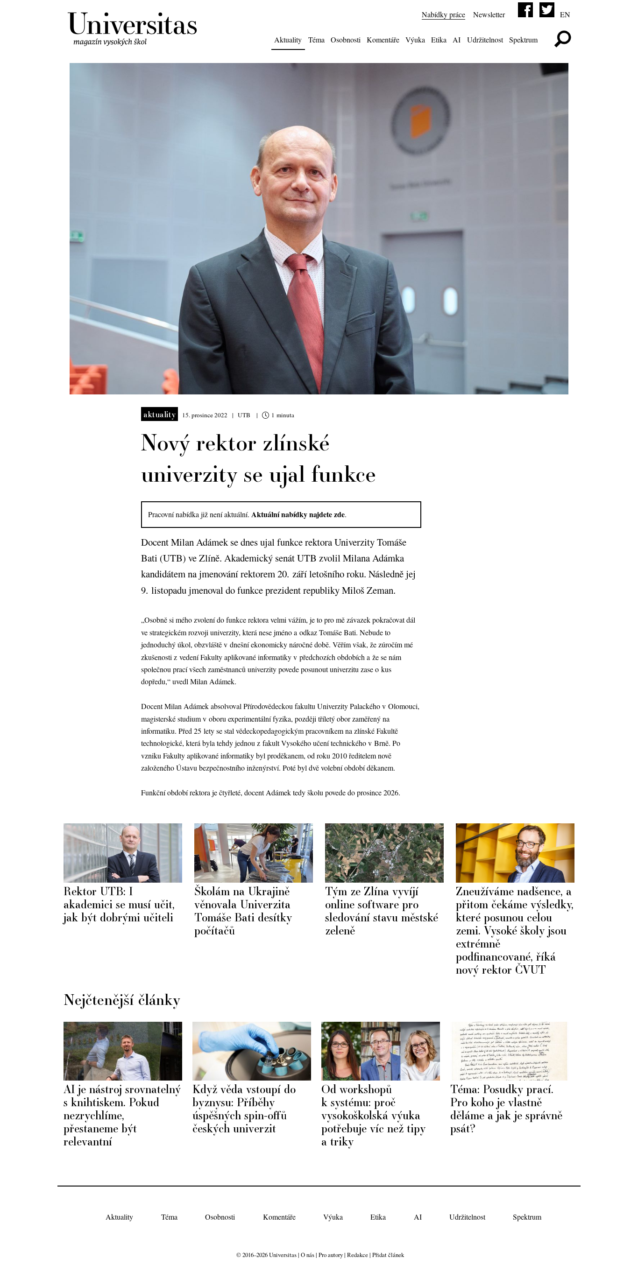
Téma (316, 39)
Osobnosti (346, 39)
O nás (307, 1254)
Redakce (357, 1254)
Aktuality (288, 39)
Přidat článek (388, 1254)
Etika (439, 39)
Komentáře (383, 39)
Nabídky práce (443, 14)
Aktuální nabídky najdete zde (298, 514)
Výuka (415, 39)
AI (457, 39)
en (565, 14)
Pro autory (331, 1254)
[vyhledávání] (563, 39)
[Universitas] (133, 40)
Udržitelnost (485, 39)
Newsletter (489, 14)
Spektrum (523, 39)
